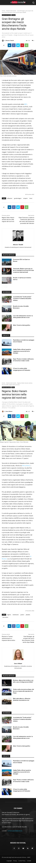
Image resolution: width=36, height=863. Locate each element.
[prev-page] (3, 286)
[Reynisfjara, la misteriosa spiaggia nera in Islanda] (7, 342)
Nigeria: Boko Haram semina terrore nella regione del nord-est (8, 219)
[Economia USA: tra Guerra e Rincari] (7, 262)
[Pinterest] (22, 45)
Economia (4, 282)
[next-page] (6, 286)
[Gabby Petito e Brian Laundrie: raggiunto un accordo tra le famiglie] (7, 352)
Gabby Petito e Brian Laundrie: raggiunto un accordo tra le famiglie (22, 351)
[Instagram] (18, 848)
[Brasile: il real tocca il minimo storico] (7, 280)
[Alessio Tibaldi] (3, 40)
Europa (13, 15)
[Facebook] (14, 45)
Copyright (9, 861)
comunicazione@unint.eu (14, 831)
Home (3, 11)
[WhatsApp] (26, 45)
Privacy (15, 861)
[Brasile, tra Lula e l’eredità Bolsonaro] (7, 308)
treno (30, 198)
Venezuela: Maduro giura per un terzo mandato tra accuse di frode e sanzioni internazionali (23, 270)
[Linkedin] (9, 45)
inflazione (9, 198)
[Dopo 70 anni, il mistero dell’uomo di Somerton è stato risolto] (7, 361)
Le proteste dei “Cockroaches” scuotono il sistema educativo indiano (22, 298)
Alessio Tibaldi (10, 40)
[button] (33, 2)
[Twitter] (18, 45)
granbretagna (17, 198)
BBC (25, 104)
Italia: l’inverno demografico (21, 325)
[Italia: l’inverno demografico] (7, 327)
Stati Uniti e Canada (5, 264)
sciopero (25, 198)
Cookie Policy (21, 861)
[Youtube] (23, 848)
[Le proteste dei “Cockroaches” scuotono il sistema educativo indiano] (7, 299)
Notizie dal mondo (11, 11)
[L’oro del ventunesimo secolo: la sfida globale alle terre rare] (7, 318)
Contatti (29, 861)
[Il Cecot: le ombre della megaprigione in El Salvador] (7, 371)
